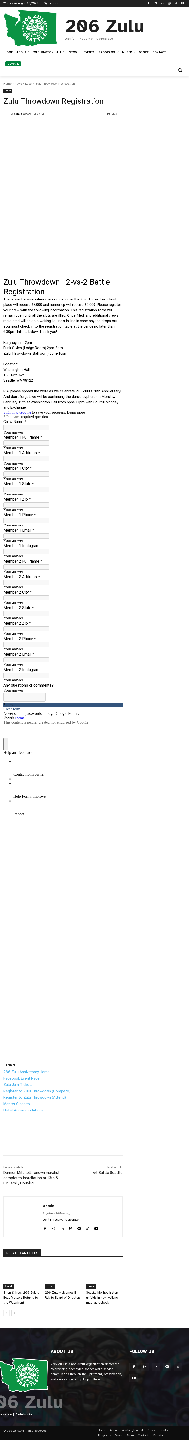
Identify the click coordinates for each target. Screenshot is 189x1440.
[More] (118, 1143)
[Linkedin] (162, 3)
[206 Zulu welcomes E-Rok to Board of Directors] (63, 1276)
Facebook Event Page (21, 1078)
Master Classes (16, 1104)
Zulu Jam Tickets (18, 1084)
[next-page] (14, 1313)
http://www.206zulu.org (56, 1213)
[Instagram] (155, 3)
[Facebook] (148, 3)
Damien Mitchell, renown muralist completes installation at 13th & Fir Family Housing (31, 1177)
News (18, 83)
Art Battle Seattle (108, 1172)
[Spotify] (169, 3)
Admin (18, 114)
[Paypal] (70, 1228)
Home (7, 83)
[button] (180, 70)
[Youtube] (183, 3)
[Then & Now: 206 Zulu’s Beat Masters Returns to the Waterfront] (21, 1276)
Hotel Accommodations (23, 1110)
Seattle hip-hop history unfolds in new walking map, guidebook (102, 1298)
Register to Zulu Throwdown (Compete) (36, 1091)
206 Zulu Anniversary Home (26, 1072)
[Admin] (6, 114)
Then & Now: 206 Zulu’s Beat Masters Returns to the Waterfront (21, 1298)
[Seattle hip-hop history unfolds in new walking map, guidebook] (104, 1276)
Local (28, 83)
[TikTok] (176, 3)
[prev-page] (6, 1313)
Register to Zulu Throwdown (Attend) (34, 1097)
